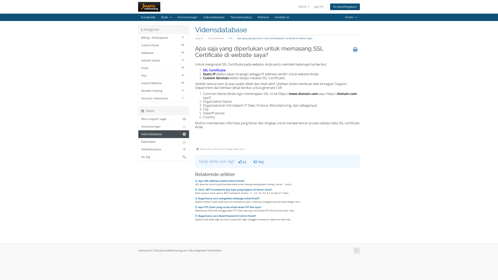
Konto (350, 17)
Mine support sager (154, 119)
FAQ (230, 38)
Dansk (302, 6)
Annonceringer (187, 17)
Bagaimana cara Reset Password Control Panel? (227, 216)
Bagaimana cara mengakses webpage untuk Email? (229, 198)
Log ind (318, 6)
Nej (260, 161)
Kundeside (148, 17)
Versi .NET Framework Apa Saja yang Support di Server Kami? (235, 189)
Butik (165, 17)
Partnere (263, 17)
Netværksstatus (241, 17)
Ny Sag (145, 157)
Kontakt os (282, 17)
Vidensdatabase (214, 17)
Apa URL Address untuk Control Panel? (221, 181)
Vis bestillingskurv (345, 7)
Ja (244, 161)
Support (199, 38)
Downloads (148, 142)
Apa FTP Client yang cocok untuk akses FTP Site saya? (229, 207)
